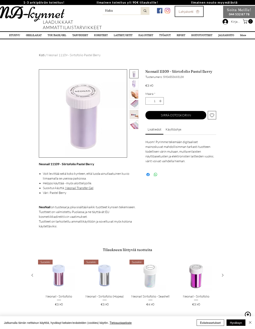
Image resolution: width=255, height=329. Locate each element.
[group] (127, 285)
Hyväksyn (236, 323)
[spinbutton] (154, 100)
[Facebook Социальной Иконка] (159, 10)
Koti (42, 55)
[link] (154, 129)
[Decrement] (148, 100)
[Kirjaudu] (225, 22)
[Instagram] (167, 10)
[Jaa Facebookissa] (148, 174)
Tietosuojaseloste (121, 323)
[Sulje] (250, 322)
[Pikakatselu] (196, 275)
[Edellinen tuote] (32, 275)
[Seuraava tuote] (222, 275)
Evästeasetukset (210, 323)
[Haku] (145, 11)
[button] (248, 21)
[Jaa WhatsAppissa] (155, 174)
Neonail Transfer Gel (79, 188)
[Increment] (160, 100)
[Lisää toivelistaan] (212, 115)
